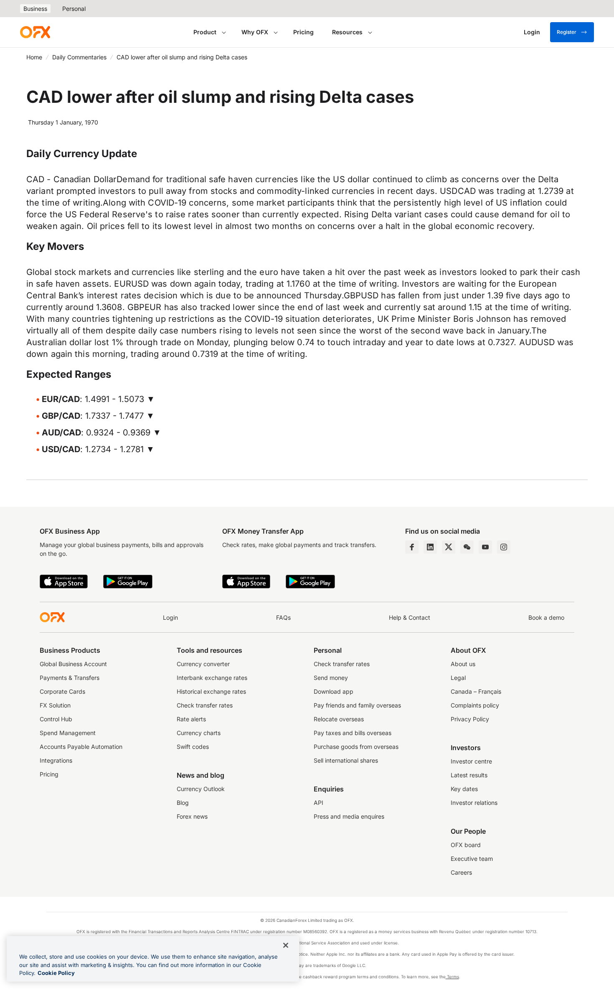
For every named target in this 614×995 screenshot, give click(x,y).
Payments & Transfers (69, 677)
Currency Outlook (201, 788)
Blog (183, 802)
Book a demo (546, 617)
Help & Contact (409, 617)
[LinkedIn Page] (430, 547)
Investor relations (474, 802)
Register (566, 32)
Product (204, 32)
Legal (458, 677)
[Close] (286, 945)
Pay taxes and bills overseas (352, 732)
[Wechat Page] (467, 547)
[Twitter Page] (448, 547)
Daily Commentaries (79, 57)
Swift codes (193, 746)
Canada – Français (476, 691)
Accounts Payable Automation (81, 746)
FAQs (283, 617)
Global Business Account (73, 663)
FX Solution (55, 705)
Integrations (56, 760)
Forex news (192, 816)
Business (35, 8)
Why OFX (254, 32)
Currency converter (203, 663)
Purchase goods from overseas (356, 746)
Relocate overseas (339, 719)
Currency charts (199, 732)
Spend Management (68, 732)
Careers (461, 872)
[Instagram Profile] (503, 547)
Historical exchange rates (211, 691)
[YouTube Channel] (485, 547)
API (318, 802)
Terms (452, 976)
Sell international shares (346, 760)
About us (463, 663)
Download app (333, 691)
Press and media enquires (349, 816)
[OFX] (35, 32)
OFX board (466, 844)
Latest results (469, 775)
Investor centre (471, 761)
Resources (347, 32)
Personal (74, 8)
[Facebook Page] (412, 547)
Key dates (464, 788)
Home (34, 57)
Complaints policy (475, 705)
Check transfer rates (205, 705)
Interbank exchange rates (212, 677)
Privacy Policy (470, 719)
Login (170, 617)
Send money (331, 677)
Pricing (303, 32)
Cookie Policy (56, 973)
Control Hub (56, 719)
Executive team (472, 858)
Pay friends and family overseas (357, 705)
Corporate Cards (62, 691)
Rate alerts (191, 719)
